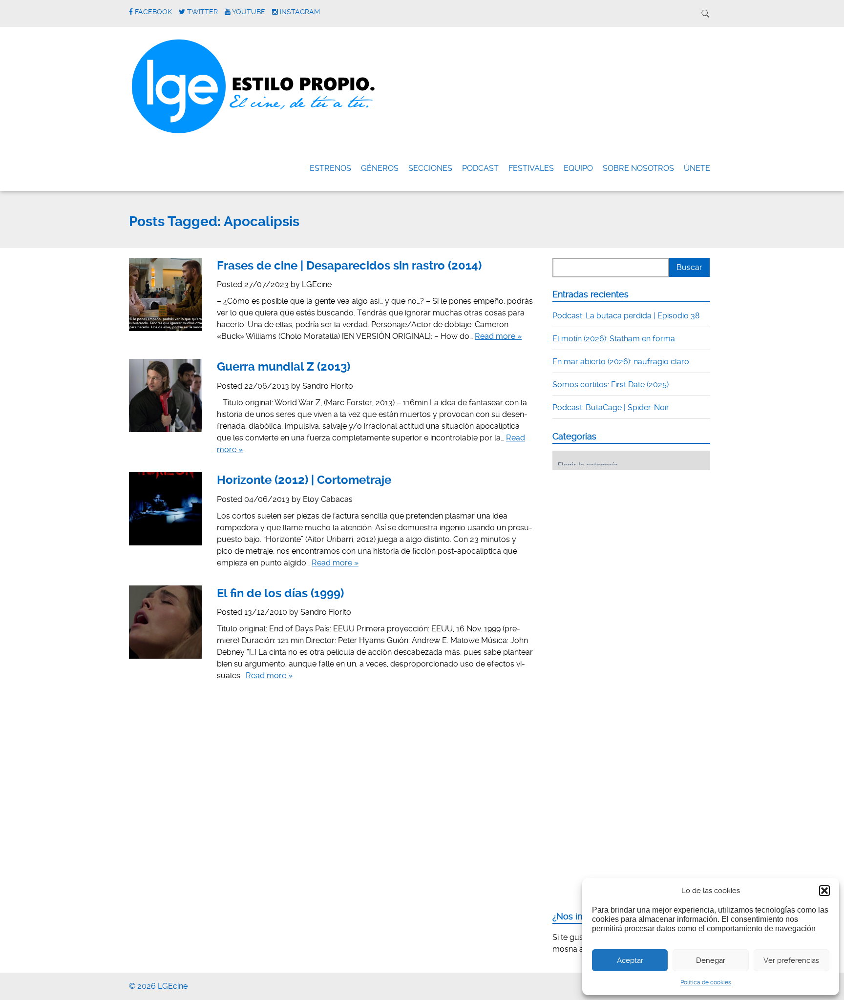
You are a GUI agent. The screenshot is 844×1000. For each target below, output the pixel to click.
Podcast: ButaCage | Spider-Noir (610, 407)
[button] (824, 891)
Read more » (498, 336)
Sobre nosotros (638, 168)
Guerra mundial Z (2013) (283, 367)
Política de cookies (705, 982)
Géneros (380, 168)
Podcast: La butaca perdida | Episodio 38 (626, 315)
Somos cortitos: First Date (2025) (610, 384)
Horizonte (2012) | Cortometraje (304, 480)
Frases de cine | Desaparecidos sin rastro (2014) (349, 265)
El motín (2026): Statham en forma (613, 338)
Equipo (578, 168)
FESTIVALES (531, 168)
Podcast (480, 168)
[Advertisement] (625, 538)
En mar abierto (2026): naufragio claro (620, 361)
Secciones (430, 168)
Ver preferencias (791, 960)
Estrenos (330, 168)
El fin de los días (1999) (280, 593)
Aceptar (630, 960)
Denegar (710, 960)
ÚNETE (697, 168)
